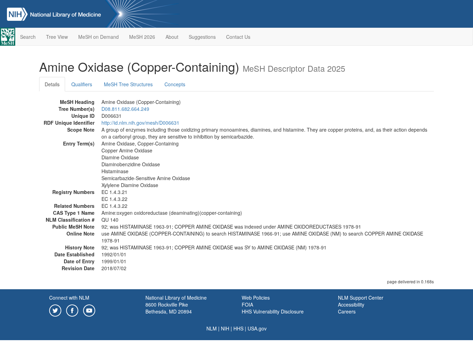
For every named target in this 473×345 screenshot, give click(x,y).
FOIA (247, 304)
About (172, 36)
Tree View (57, 36)
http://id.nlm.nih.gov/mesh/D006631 (140, 122)
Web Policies (256, 297)
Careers (347, 311)
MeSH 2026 (142, 36)
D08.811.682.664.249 (125, 108)
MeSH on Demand (98, 36)
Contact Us (238, 36)
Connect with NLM (69, 297)
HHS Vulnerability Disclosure (273, 311)
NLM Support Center (360, 297)
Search (28, 36)
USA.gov (257, 328)
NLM (211, 328)
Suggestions (202, 36)
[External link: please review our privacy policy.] (55, 309)
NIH (225, 328)
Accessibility (351, 304)
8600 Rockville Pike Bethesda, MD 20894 (168, 308)
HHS (238, 328)
